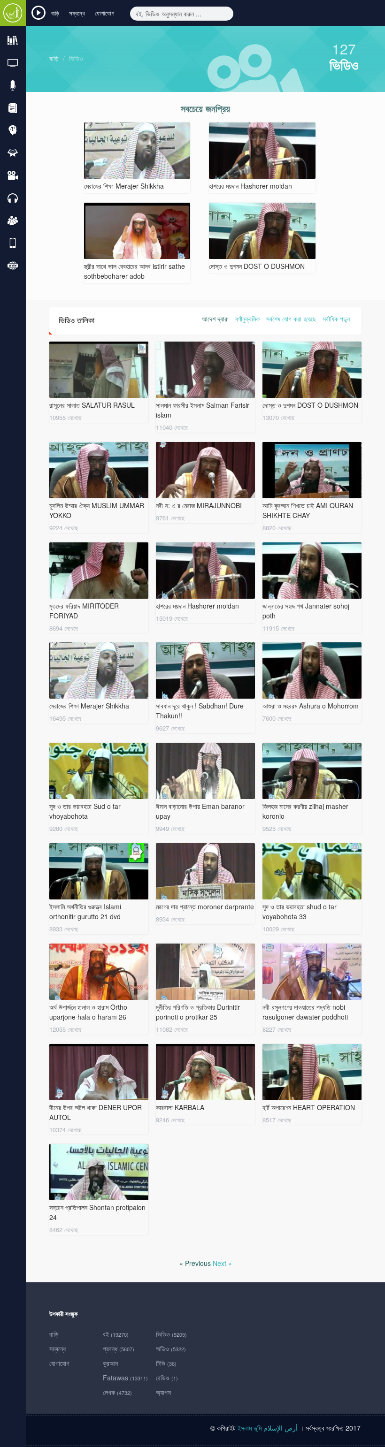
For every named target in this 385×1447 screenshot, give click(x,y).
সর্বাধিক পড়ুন (336, 318)
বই (116, 1334)
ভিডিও (76, 58)
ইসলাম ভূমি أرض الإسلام (269, 1427)
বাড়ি (55, 12)
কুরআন (110, 1363)
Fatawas (125, 1377)
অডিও (171, 1348)
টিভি (166, 1363)
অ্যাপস (163, 1392)
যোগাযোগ (104, 12)
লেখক (117, 1392)
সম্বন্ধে (77, 12)
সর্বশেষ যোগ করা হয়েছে (291, 318)
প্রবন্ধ (118, 1348)
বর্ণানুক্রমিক (247, 318)
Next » (222, 1263)
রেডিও (167, 1377)
